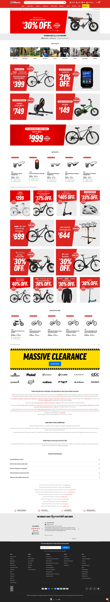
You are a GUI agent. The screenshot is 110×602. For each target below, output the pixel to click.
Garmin (30, 172)
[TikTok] (94, 588)
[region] (60, 529)
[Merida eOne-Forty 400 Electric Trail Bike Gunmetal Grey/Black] (73, 322)
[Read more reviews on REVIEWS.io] (35, 534)
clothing (46, 402)
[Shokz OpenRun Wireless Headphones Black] (73, 164)
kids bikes (50, 398)
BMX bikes (87, 398)
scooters (62, 398)
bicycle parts (51, 402)
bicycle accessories (39, 402)
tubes (55, 406)
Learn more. (62, 412)
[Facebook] (86, 588)
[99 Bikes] (32, 77)
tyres (51, 406)
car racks (97, 405)
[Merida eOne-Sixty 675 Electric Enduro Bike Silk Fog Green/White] (55, 322)
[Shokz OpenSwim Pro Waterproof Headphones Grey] (55, 164)
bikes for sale (47, 400)
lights (35, 406)
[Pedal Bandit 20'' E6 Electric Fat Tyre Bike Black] (18, 322)
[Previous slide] (48, 31)
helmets (32, 405)
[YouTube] (98, 588)
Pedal (12, 329)
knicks (23, 405)
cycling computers (83, 405)
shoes (26, 405)
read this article (67, 485)
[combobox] (45, 2)
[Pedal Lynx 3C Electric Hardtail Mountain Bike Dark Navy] (37, 322)
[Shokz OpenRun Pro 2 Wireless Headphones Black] (19, 164)
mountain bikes (27, 398)
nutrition (58, 402)
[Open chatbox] (107, 599)
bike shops (60, 394)
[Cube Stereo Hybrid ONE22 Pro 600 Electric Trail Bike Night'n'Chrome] (92, 322)
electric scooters (68, 398)
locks (38, 406)
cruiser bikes (40, 398)
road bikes (15, 398)
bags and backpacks (44, 406)
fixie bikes (45, 398)
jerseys (19, 405)
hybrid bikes (34, 398)
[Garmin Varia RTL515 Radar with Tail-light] (37, 164)
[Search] (64, 2)
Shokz (12, 172)
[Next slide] (62, 31)
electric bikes (56, 398)
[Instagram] (90, 588)
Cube (85, 329)
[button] (50, 30)
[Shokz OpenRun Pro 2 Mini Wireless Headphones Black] (91, 164)
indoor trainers (91, 405)
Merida (49, 329)
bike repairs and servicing (44, 409)
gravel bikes (20, 398)
